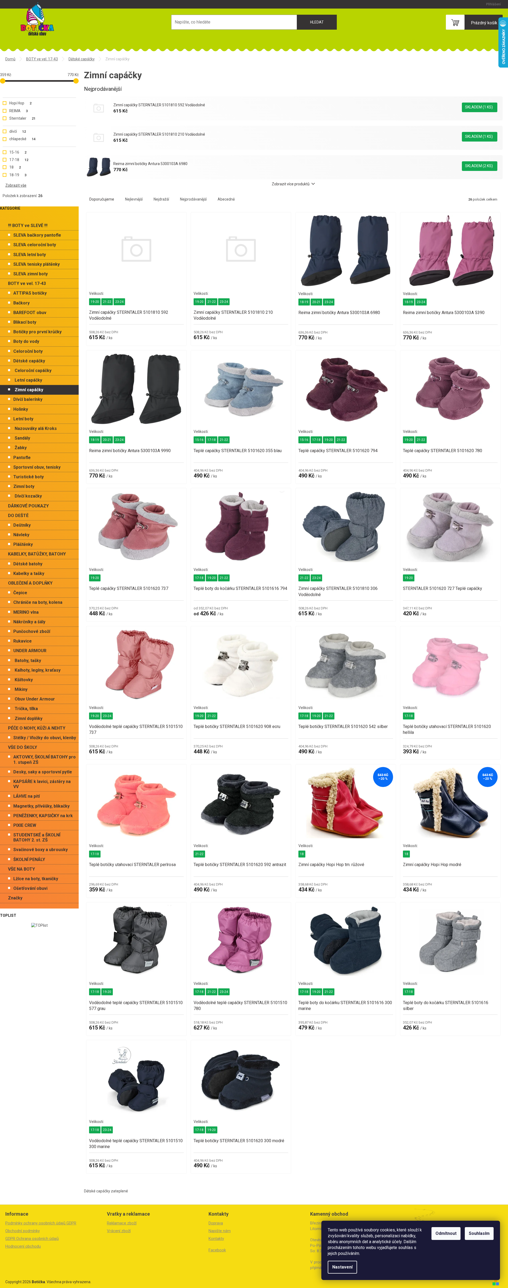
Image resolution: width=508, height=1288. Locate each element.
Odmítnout (446, 1233)
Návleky (21, 534)
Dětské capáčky (29, 360)
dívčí (17, 131)
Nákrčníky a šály (29, 621)
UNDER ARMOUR (29, 650)
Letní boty (23, 418)
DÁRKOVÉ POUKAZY (28, 505)
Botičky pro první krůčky (37, 331)
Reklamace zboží (122, 1223)
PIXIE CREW (24, 825)
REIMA (18, 111)
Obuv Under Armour (35, 699)
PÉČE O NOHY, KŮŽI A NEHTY (36, 728)
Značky (15, 898)
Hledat (317, 22)
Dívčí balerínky (27, 399)
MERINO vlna (26, 612)
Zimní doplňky (28, 718)
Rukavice (22, 641)
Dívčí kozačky (28, 496)
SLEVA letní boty (29, 254)
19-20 (95, 302)
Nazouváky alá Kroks (36, 428)
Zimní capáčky (29, 389)
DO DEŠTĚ (18, 515)
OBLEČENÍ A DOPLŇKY (30, 583)
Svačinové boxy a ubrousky (40, 849)
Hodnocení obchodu (23, 1246)
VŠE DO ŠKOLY (22, 747)
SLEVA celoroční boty (34, 244)
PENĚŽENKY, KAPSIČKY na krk (43, 815)
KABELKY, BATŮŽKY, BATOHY (37, 554)
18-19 (17, 175)
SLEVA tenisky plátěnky (36, 264)
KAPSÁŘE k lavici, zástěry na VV (42, 784)
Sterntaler (22, 118)
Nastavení (342, 1267)
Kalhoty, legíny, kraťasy (38, 670)
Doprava (216, 1223)
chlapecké (22, 139)
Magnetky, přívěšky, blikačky (41, 806)
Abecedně (226, 199)
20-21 (316, 302)
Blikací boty (24, 322)
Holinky (20, 409)
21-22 (107, 302)
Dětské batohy (27, 563)
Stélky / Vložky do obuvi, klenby (44, 737)
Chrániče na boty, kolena (37, 602)
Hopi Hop (20, 103)
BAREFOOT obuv (29, 312)
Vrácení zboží (119, 1230)
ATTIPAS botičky (30, 293)
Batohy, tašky (28, 660)
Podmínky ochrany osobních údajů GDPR (40, 1223)
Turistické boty (28, 476)
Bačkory (21, 303)
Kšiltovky (24, 679)
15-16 (17, 152)
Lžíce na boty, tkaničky (35, 878)
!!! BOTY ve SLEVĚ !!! (27, 225)
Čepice (20, 592)
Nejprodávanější (193, 199)
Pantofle (22, 457)
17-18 (18, 160)
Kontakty (216, 1238)
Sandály (22, 438)
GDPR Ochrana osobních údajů (32, 1238)
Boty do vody (26, 341)
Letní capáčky (28, 380)
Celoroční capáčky (33, 370)
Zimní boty (23, 486)
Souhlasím (479, 1233)
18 (15, 167)
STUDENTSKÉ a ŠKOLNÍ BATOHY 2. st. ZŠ (36, 837)
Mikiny (21, 689)
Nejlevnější (134, 199)
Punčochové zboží (31, 631)
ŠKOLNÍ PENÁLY (29, 859)
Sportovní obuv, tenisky (37, 467)
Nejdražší (161, 199)
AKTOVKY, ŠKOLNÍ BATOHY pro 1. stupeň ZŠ (44, 759)
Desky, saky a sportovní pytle (42, 771)
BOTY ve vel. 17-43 (27, 283)
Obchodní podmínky (22, 1230)
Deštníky (22, 525)
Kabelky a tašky (28, 573)
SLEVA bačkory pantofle (37, 235)
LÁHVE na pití (26, 796)
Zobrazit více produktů (291, 184)
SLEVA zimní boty (30, 273)
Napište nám (220, 1230)
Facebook (217, 1250)
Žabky (21, 447)
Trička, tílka (26, 708)
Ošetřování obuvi (30, 888)
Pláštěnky (23, 544)
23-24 (119, 302)
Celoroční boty (28, 351)
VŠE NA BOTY (21, 869)
